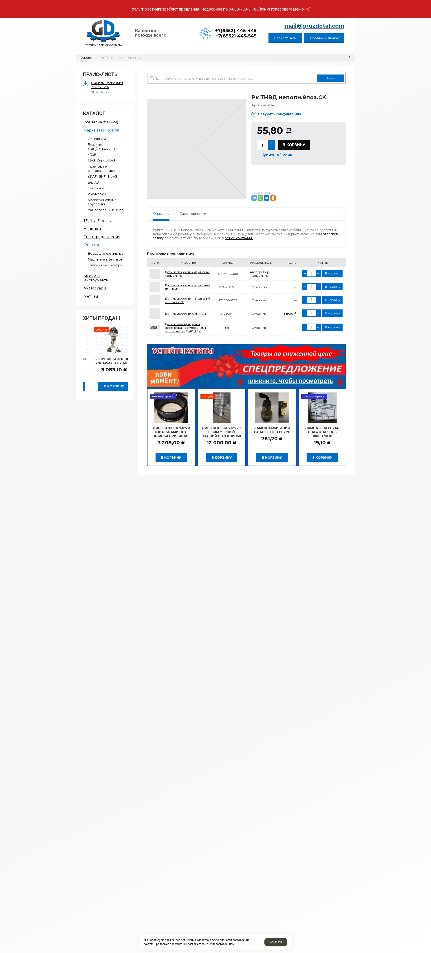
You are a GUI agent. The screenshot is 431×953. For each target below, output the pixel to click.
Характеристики (193, 214)
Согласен (276, 942)
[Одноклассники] (273, 198)
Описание (161, 214)
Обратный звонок (324, 38)
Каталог (86, 58)
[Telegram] (254, 198)
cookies (170, 940)
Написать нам (285, 38)
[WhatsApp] (260, 198)
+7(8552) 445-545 (236, 36)
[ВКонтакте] (266, 198)
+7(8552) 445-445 (236, 30)
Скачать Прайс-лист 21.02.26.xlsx (107, 85)
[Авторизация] (429, 2)
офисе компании (239, 238)
